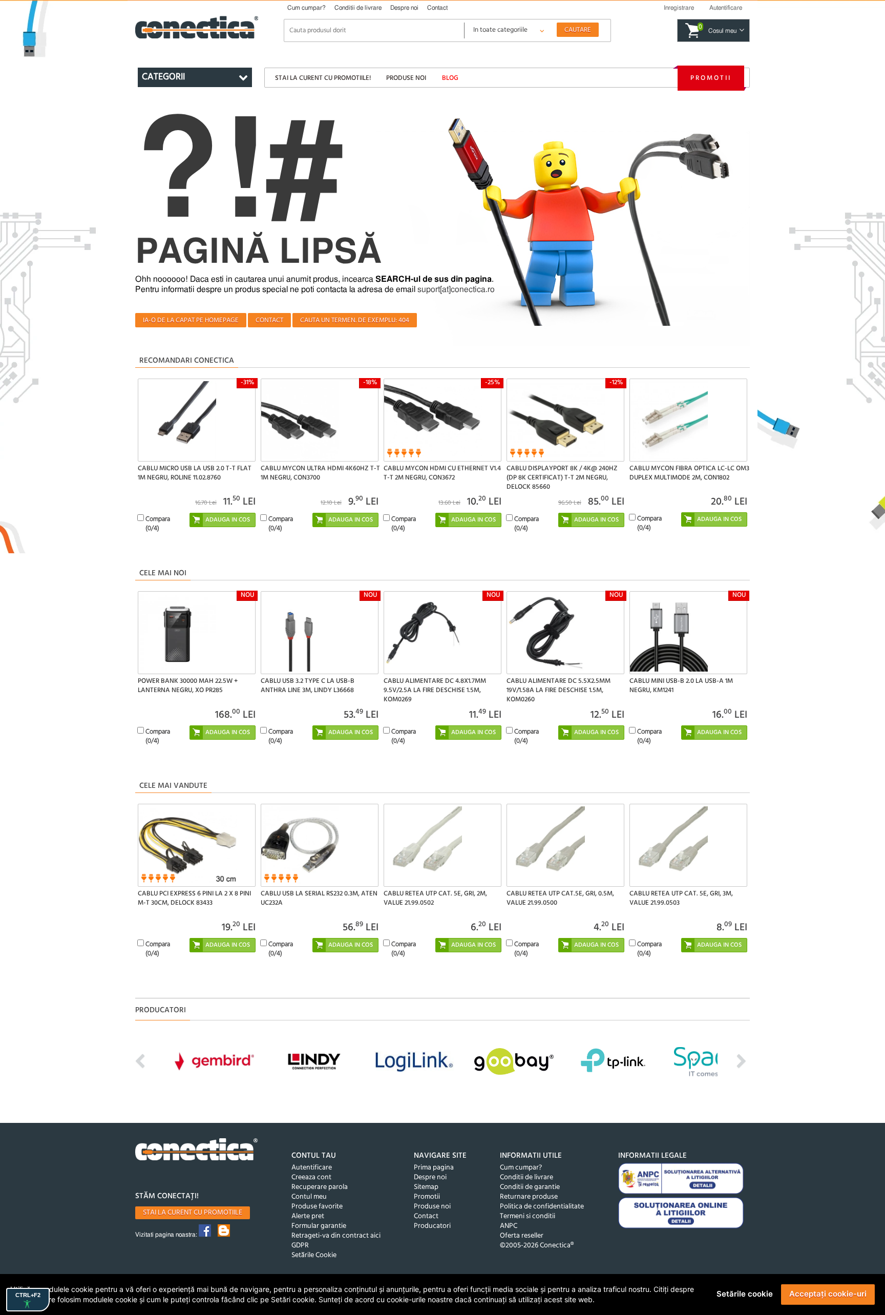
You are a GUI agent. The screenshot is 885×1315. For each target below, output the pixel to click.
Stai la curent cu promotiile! (323, 78)
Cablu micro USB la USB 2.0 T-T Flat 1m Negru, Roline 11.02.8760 (194, 473)
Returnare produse (529, 1197)
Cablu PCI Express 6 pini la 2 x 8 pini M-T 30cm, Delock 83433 (194, 898)
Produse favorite (317, 1207)
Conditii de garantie (530, 1187)
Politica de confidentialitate (542, 1207)
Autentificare (311, 1168)
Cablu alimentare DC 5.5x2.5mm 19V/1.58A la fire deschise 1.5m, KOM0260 (558, 690)
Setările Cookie (313, 1255)
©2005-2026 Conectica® (537, 1245)
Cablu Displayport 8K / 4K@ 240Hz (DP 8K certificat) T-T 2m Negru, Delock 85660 (562, 477)
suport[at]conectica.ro (456, 289)
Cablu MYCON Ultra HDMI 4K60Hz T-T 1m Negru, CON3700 (320, 473)
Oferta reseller (521, 1236)
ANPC (508, 1226)
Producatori (432, 1226)
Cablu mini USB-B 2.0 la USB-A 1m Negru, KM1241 (681, 686)
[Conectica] (196, 1150)
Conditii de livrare (358, 8)
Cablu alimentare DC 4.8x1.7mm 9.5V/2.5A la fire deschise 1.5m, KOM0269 (435, 690)
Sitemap (426, 1187)
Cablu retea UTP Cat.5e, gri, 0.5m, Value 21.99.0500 (560, 898)
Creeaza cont (311, 1177)
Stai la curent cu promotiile (192, 1213)
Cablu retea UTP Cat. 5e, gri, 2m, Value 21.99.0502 (435, 898)
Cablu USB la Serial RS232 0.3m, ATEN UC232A (319, 898)
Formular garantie (318, 1226)
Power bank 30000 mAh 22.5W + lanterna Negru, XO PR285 (188, 686)
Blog (450, 78)
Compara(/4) (157, 524)
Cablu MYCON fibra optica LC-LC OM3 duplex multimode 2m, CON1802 (689, 473)
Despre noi (404, 8)
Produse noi (406, 78)
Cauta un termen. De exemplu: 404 (354, 320)
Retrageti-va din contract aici (336, 1236)
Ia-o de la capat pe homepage (191, 320)
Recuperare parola (319, 1187)
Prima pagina (434, 1168)
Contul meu (309, 1197)
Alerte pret (307, 1216)
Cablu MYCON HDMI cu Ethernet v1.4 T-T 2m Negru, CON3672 (442, 473)
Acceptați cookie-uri (828, 1294)
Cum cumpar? (306, 8)
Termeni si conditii (527, 1216)
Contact (437, 8)
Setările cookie (745, 1294)
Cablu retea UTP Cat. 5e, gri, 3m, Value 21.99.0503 (681, 898)
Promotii (710, 78)
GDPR (300, 1245)
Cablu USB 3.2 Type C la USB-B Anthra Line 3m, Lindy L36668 (307, 686)
